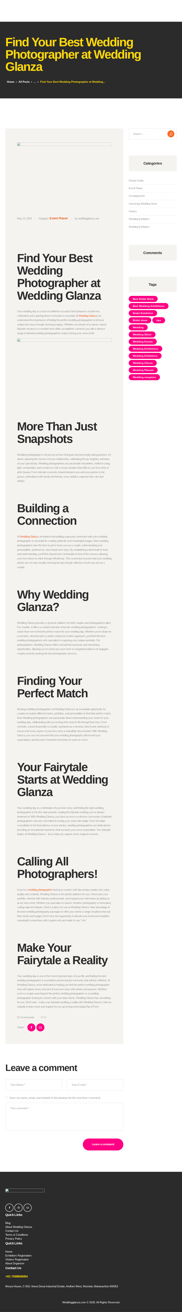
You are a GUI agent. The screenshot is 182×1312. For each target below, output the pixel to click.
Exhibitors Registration (18, 1255)
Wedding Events (143, 341)
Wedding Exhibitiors (145, 355)
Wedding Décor (142, 334)
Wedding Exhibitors (139, 226)
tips (158, 320)
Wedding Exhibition (139, 218)
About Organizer (14, 1263)
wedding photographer (40, 889)
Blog (7, 1222)
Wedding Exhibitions (145, 348)
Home (10, 81)
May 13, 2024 (24, 218)
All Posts (24, 81)
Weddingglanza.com (74, 1302)
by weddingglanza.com (87, 218)
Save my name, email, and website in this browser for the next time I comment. (55, 1097)
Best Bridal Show (143, 298)
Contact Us (11, 1230)
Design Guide (136, 180)
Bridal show (140, 320)
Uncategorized (136, 195)
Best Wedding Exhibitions (148, 306)
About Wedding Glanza (18, 1226)
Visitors (133, 211)
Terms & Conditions (16, 1234)
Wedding (138, 327)
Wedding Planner (143, 370)
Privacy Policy (13, 1238)
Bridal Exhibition (143, 313)
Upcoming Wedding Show (143, 203)
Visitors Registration (17, 1259)
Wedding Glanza (88, 315)
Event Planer (59, 218)
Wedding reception (144, 377)
